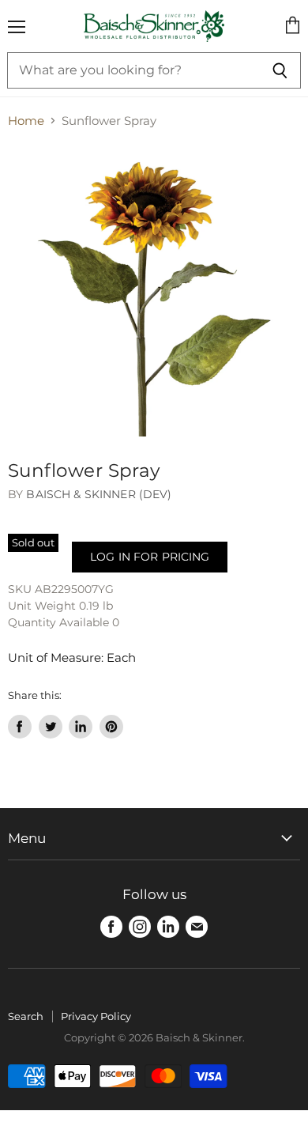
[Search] (280, 70)
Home (26, 120)
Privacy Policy (96, 1016)
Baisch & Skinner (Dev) (98, 494)
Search (25, 1016)
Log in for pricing (149, 556)
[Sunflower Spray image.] (154, 291)
